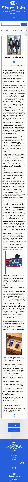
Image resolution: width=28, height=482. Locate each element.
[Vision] (10, 30)
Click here (20, 143)
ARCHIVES (14, 459)
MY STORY (14, 455)
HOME (14, 453)
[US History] (7, 30)
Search (23, 24)
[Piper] (18, 30)
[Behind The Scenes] (21, 30)
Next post (14, 430)
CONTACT (14, 457)
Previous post (14, 425)
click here (20, 72)
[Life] (13, 30)
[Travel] (15, 30)
